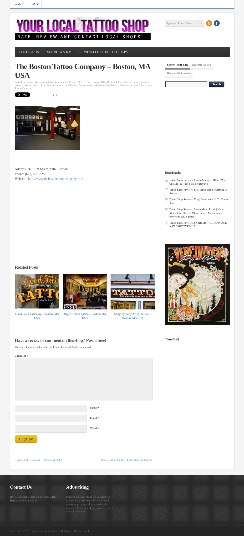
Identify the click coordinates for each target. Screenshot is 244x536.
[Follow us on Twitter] (224, 23)
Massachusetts (42, 82)
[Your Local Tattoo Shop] (83, 39)
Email (94, 417)
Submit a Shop (59, 52)
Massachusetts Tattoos (106, 85)
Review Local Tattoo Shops (103, 52)
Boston (29, 82)
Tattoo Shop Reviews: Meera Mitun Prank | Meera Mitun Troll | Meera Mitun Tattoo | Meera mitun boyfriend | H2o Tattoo (196, 213)
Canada (15, 4)
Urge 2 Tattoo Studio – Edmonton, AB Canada (126, 459)
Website (94, 428)
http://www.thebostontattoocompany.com (55, 179)
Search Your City (177, 64)
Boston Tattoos (55, 85)
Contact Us (29, 52)
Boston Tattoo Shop (35, 85)
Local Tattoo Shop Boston (79, 85)
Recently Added (201, 64)
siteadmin (59, 82)
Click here (95, 507)
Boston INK (99, 82)
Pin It (55, 95)
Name (94, 407)
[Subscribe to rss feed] (209, 23)
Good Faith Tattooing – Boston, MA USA (39, 459)
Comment (21, 355)
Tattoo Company (129, 85)
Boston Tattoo (114, 82)
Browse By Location (179, 73)
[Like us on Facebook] (217, 23)
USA (31, 4)
